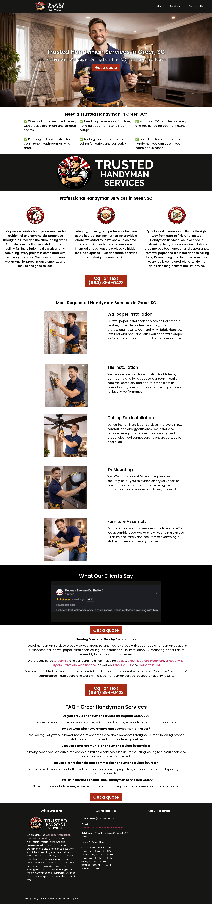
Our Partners (65, 898)
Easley (121, 661)
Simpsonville (174, 661)
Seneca (90, 665)
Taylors (56, 665)
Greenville (61, 661)
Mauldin (143, 661)
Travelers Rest (73, 665)
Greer (131, 661)
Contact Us (195, 6)
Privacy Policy (31, 898)
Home (161, 6)
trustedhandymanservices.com (102, 827)
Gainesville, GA (149, 665)
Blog (76, 898)
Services (175, 6)
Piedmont (157, 661)
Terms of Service (48, 898)
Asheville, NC (121, 665)
